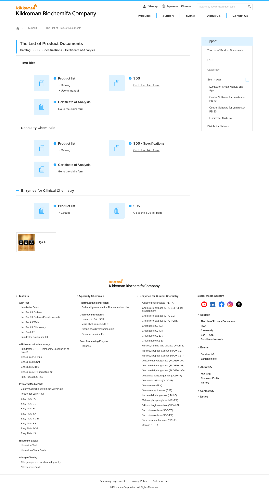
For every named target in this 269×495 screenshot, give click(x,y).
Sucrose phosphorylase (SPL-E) (159, 420)
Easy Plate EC (28, 408)
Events (204, 347)
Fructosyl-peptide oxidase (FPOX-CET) (163, 355)
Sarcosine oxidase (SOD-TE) (157, 410)
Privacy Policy (139, 481)
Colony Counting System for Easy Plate (42, 388)
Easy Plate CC (28, 403)
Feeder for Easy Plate (32, 393)
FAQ (203, 326)
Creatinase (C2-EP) (152, 335)
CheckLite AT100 (30, 367)
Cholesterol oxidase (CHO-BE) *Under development (162, 310)
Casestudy (207, 330)
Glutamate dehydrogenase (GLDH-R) (162, 375)
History (205, 382)
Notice (204, 396)
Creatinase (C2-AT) (152, 330)
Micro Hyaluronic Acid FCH (96, 324)
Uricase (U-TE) (150, 425)
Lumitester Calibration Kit (34, 337)
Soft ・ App (207, 335)
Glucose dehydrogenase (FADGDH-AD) (163, 370)
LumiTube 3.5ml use (32, 377)
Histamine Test (29, 445)
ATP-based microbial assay (34, 344)
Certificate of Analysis (74, 102)
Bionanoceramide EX (93, 334)
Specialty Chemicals (91, 296)
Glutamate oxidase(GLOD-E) (157, 380)
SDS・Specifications (148, 143)
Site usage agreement (112, 481)
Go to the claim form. (146, 85)
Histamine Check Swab (33, 450)
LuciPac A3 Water (30, 322)
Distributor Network (212, 339)
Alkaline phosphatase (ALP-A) (158, 302)
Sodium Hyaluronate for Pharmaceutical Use (105, 307)
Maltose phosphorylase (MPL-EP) (160, 400)
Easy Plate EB (28, 423)
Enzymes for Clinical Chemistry (159, 296)
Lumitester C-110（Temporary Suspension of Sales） (45, 351)
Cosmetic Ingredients (92, 314)
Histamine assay (28, 440)
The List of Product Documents (218, 321)
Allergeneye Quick (31, 467)
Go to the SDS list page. (148, 212)
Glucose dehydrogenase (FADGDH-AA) (163, 360)
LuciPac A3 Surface (31, 312)
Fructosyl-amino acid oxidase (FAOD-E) (163, 345)
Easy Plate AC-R (30, 428)
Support (205, 314)
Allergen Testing (28, 457)
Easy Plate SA (28, 413)
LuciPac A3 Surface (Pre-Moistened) (40, 317)
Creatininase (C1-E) (152, 340)
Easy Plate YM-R (30, 418)
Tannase (86, 346)
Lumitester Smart (30, 307)
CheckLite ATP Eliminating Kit (36, 372)
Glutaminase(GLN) (152, 385)
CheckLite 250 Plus (31, 357)
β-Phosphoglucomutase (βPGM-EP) (161, 405)
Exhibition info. (209, 358)
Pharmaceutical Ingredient (94, 302)
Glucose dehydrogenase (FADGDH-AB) (163, 365)
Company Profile (210, 378)
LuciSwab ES (28, 332)
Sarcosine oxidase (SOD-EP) (157, 415)
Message (206, 373)
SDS (136, 78)
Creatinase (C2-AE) (152, 326)
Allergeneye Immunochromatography (41, 462)
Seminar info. (208, 354)
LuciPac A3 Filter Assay (33, 327)
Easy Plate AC (28, 398)
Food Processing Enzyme (94, 341)
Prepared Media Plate (31, 384)
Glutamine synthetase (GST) (157, 390)
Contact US (207, 390)
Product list (66, 78)
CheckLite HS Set (30, 362)
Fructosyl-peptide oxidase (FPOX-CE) (162, 350)
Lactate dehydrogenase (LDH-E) (159, 395)
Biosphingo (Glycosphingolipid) (98, 329)
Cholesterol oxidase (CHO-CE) (158, 315)
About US (206, 367)
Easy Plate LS (28, 433)
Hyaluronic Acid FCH (93, 319)
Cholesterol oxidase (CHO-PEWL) (160, 320)
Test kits (24, 296)
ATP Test (24, 302)
